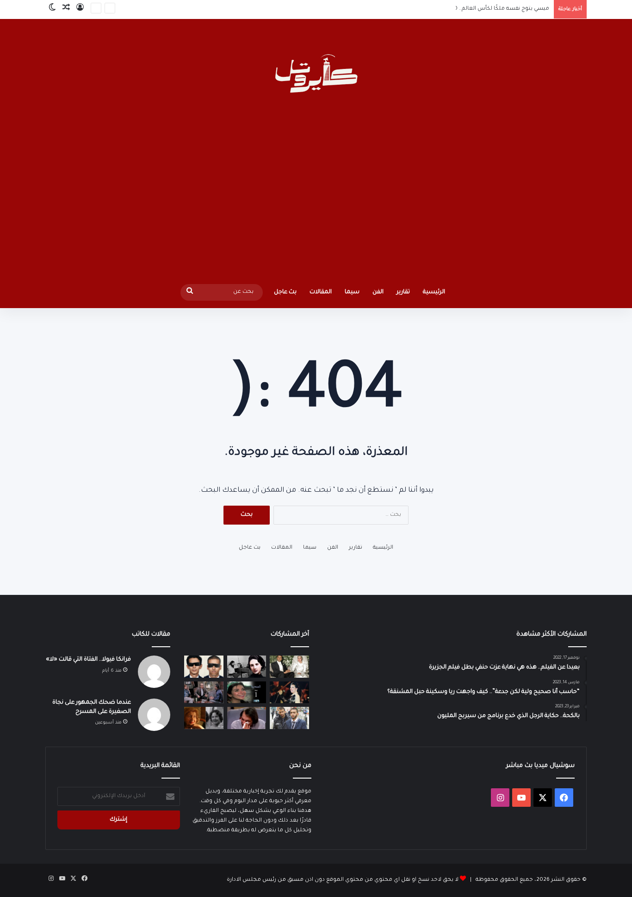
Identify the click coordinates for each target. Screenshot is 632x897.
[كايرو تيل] (316, 75)
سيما (352, 292)
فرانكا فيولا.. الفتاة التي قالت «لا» (88, 659)
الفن (378, 292)
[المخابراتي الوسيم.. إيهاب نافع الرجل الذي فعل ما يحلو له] (289, 667)
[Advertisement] (316, 191)
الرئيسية (434, 292)
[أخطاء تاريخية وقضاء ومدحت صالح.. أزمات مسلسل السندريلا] (246, 692)
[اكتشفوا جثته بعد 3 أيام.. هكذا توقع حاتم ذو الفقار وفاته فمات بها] (246, 718)
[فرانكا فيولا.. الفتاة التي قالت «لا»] (246, 667)
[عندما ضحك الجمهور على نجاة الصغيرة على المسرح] (289, 692)
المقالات (321, 292)
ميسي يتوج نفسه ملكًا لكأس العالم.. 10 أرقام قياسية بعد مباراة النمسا (462, 9)
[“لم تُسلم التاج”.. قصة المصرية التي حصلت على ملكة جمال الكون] (203, 718)
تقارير (403, 292)
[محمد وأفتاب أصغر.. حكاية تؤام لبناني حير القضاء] (289, 718)
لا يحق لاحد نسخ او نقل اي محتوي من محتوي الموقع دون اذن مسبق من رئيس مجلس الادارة (343, 880)
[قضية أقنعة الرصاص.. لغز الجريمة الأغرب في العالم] (203, 667)
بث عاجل (285, 292)
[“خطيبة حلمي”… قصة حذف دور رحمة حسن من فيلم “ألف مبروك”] (203, 692)
